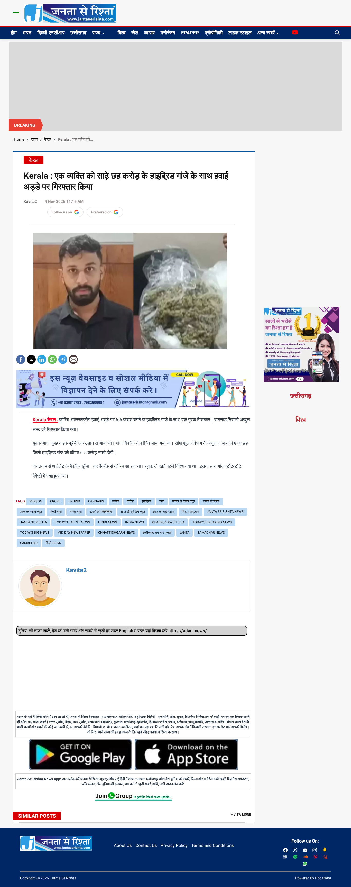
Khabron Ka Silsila (168, 522)
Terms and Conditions (212, 845)
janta (184, 532)
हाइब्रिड (146, 501)
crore (55, 501)
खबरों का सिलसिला (101, 512)
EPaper (190, 33)
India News (134, 522)
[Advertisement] (175, 80)
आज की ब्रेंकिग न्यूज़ (133, 512)
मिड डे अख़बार (190, 512)
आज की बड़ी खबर (163, 512)
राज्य (96, 33)
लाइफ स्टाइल (239, 33)
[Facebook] (20, 357)
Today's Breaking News (212, 522)
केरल (47, 139)
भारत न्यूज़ (76, 512)
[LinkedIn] (41, 357)
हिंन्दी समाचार (53, 543)
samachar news (211, 532)
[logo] (70, 13)
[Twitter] (31, 357)
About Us (123, 845)
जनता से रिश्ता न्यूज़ (183, 501)
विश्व (121, 33)
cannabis (96, 501)
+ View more (241, 814)
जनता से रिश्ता (211, 501)
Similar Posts (37, 816)
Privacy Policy (174, 845)
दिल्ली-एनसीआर (50, 33)
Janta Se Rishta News (225, 512)
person (36, 501)
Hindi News (107, 522)
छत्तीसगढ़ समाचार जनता (157, 532)
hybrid (74, 501)
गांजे (161, 501)
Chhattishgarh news (116, 532)
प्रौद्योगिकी (214, 33)
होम (14, 33)
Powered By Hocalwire (313, 878)
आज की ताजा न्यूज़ (31, 512)
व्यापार (149, 33)
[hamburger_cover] (16, 12)
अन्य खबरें (266, 33)
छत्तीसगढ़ (78, 33)
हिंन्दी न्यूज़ (56, 512)
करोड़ (130, 501)
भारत (27, 33)
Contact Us (146, 845)
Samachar (29, 543)
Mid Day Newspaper (73, 532)
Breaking (24, 125)
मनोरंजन (168, 33)
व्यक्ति (115, 501)
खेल (134, 33)
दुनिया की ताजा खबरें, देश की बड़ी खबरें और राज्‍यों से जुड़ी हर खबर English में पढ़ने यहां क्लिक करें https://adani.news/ (112, 630)
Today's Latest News (72, 522)
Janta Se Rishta (33, 522)
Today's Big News (34, 532)
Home (19, 139)
